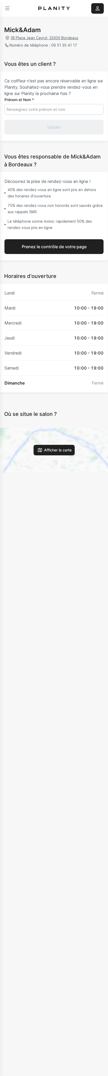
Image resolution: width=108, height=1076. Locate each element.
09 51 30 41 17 (64, 45)
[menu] (7, 8)
